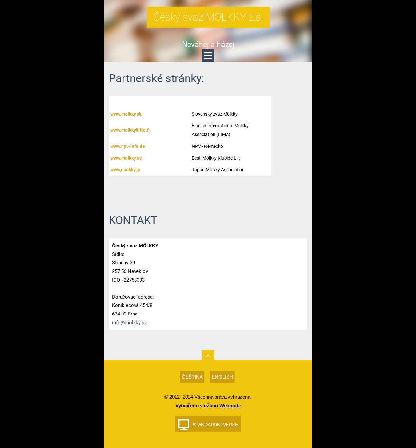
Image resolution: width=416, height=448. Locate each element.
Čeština (192, 377)
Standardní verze (215, 424)
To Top (208, 356)
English (222, 377)
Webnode (230, 405)
